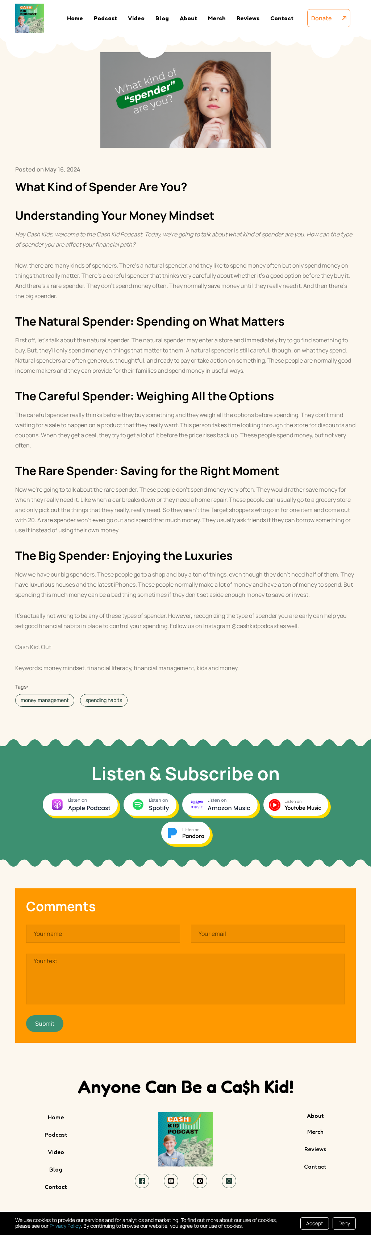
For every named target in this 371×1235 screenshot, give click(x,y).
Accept (314, 1223)
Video (136, 18)
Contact (281, 18)
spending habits (104, 700)
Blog (162, 18)
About (188, 18)
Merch (217, 18)
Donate (324, 18)
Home (75, 18)
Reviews (248, 18)
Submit (44, 1024)
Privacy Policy (65, 1226)
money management (45, 700)
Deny (344, 1223)
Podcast (105, 18)
